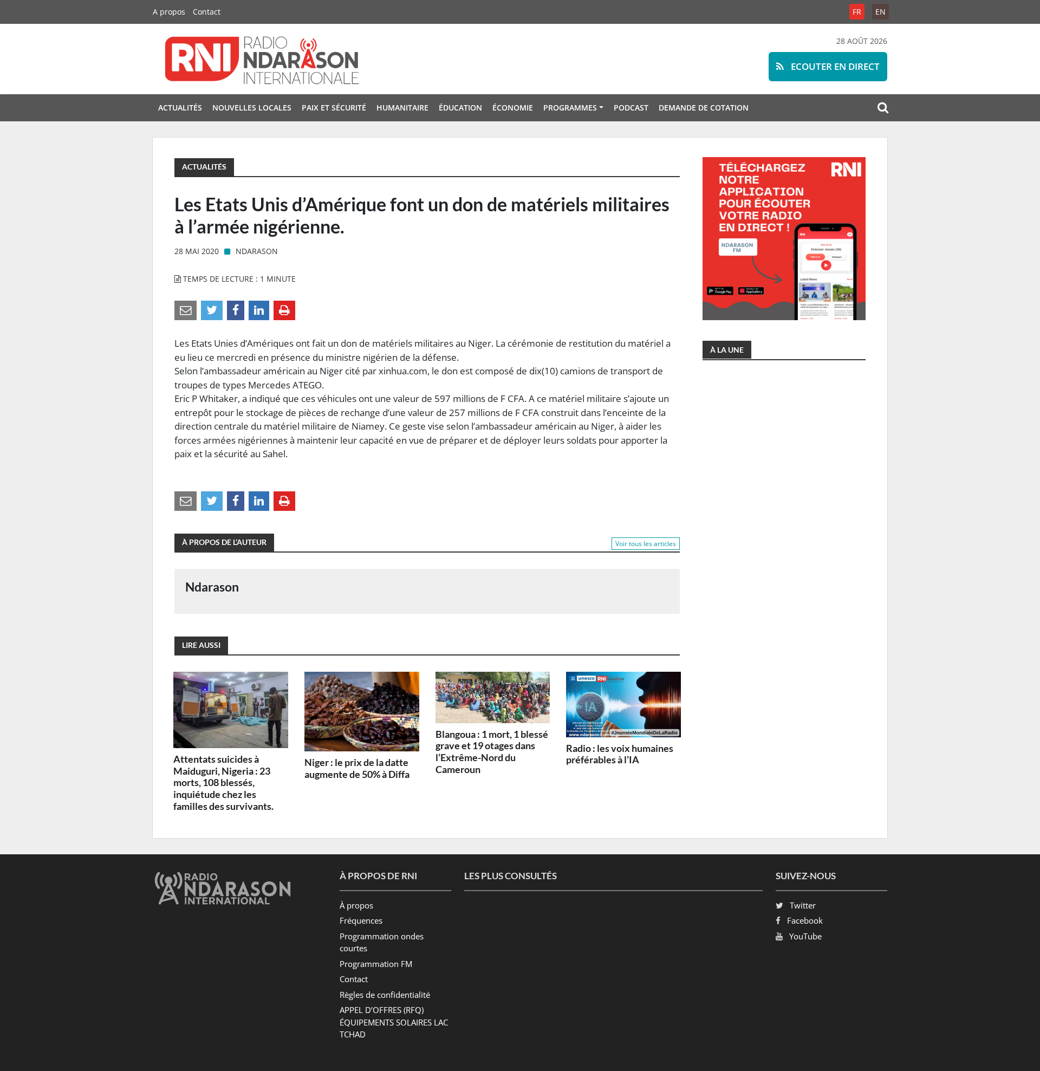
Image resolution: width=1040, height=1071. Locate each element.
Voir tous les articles (645, 543)
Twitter (803, 905)
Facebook (805, 920)
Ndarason (257, 251)
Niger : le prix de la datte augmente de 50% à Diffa (357, 768)
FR (857, 12)
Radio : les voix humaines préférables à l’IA (619, 754)
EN (880, 12)
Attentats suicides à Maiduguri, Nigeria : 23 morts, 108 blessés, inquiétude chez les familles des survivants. (223, 782)
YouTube (805, 936)
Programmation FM (376, 963)
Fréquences (361, 920)
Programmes (570, 107)
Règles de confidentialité (385, 994)
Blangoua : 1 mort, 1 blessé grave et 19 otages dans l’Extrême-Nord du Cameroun (491, 751)
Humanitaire (402, 107)
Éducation (460, 107)
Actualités (180, 107)
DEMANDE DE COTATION (704, 107)
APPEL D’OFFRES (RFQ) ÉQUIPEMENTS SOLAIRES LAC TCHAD (394, 1022)
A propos (169, 12)
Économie (512, 107)
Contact (206, 12)
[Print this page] (284, 310)
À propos (356, 905)
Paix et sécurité (334, 107)
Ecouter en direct (834, 66)
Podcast (631, 107)
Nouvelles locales (251, 107)
